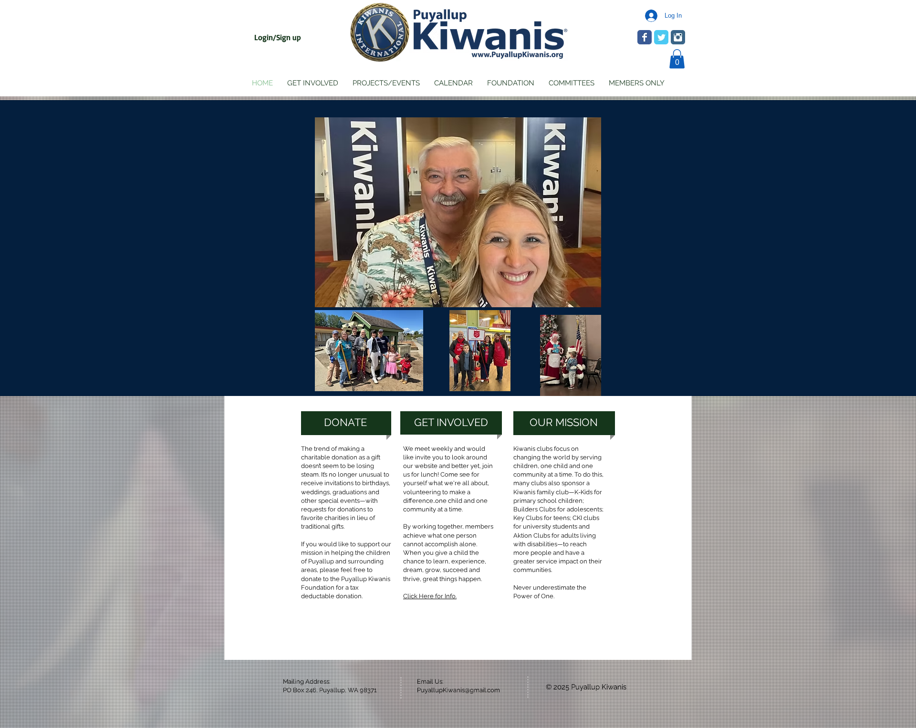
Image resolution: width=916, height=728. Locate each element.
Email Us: (430, 681)
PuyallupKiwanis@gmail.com (458, 690)
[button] (677, 59)
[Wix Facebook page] (644, 37)
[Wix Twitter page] (661, 37)
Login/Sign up (277, 37)
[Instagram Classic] (678, 37)
